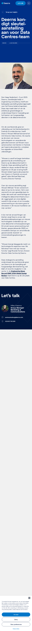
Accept (16, 614)
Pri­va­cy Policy (16, 628)
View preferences (16, 624)
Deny (16, 619)
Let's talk (20, 3)
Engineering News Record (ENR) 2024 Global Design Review (14, 273)
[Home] (5, 3)
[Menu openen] (29, 3)
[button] (29, 598)
